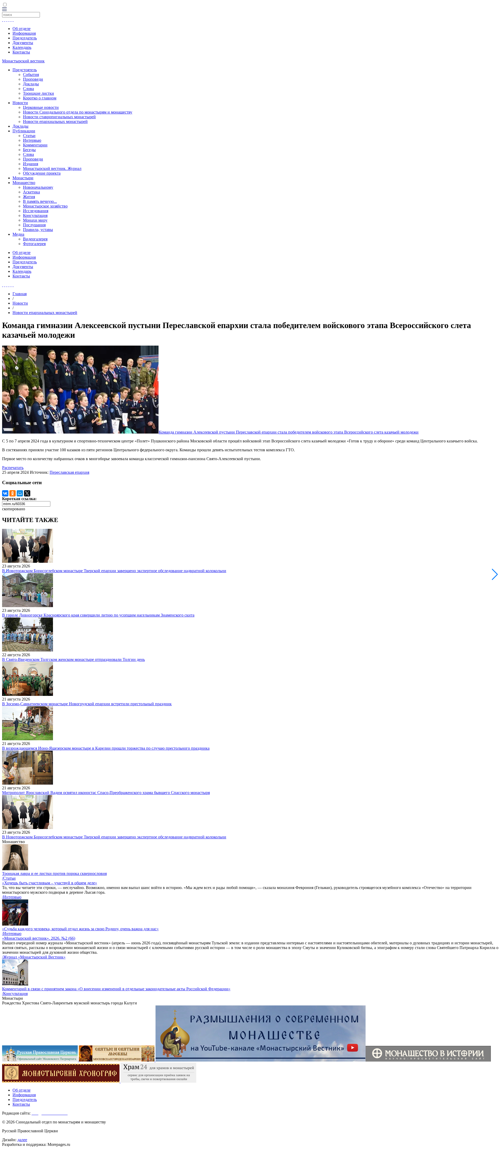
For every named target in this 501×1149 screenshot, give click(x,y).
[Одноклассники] (12, 493)
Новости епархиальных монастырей (55, 121)
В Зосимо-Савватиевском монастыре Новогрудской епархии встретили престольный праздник (87, 704)
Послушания (34, 225)
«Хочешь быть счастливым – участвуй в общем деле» (49, 883)
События (31, 74)
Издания (30, 164)
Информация (24, 33)
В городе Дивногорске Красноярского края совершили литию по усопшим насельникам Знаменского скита (98, 615)
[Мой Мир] (20, 493)
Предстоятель (25, 70)
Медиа (18, 234)
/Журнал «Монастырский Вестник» (33, 957)
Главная (20, 294)
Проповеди (33, 79)
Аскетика (31, 192)
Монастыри (23, 178)
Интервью (32, 140)
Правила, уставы (38, 229)
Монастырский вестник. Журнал (52, 168)
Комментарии (35, 145)
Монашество (24, 182)
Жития (29, 196)
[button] (494, 574)
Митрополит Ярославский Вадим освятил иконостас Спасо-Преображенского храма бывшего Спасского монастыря (106, 792)
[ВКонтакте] (5, 493)
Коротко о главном (39, 98)
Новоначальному (38, 187)
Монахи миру (35, 220)
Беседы (29, 149)
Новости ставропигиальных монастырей (59, 117)
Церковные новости (41, 107)
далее (22, 1140)
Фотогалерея (34, 243)
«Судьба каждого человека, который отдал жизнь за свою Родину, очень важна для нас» (80, 929)
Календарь (22, 47)
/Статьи (9, 878)
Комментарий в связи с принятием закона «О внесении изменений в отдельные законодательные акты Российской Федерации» (116, 989)
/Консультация (15, 993)
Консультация (35, 215)
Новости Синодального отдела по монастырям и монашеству (77, 112)
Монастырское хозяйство (45, 206)
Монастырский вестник (23, 61)
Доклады (31, 84)
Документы (23, 42)
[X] (27, 493)
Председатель (25, 38)
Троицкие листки (38, 93)
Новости (20, 102)
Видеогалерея (35, 239)
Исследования (35, 211)
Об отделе (22, 28)
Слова (28, 88)
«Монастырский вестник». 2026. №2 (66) (38, 938)
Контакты (21, 52)
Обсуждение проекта (42, 173)
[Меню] (4, 9)
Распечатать (12, 467)
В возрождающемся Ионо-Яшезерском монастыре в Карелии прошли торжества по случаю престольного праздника (106, 748)
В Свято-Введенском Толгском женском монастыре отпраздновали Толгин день (73, 659)
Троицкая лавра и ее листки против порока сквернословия (54, 873)
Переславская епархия (69, 472)
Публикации (24, 131)
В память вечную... (40, 201)
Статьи (29, 135)
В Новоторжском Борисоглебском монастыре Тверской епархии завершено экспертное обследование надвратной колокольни (114, 570)
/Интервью (11, 897)
